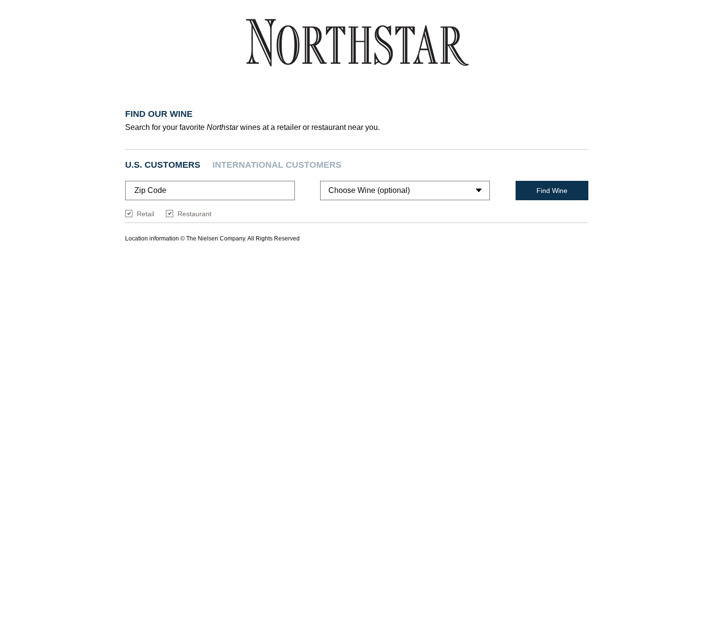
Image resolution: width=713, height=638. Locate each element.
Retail (145, 214)
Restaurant (194, 214)
